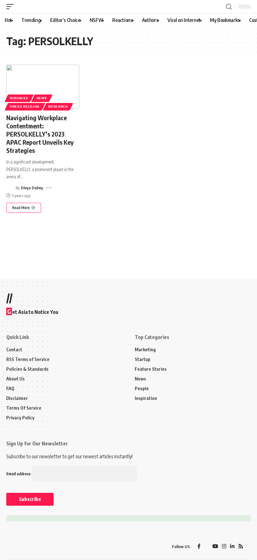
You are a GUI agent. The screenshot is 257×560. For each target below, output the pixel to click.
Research (58, 106)
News (42, 98)
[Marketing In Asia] (20, 546)
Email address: (19, 473)
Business (19, 98)
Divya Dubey (32, 187)
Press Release (25, 106)
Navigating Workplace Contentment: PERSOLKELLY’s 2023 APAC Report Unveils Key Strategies (40, 134)
